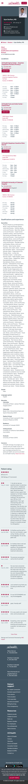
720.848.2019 (7, 68)
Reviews (3, 52)
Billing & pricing (11, 704)
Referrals (9, 719)
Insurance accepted (13, 701)
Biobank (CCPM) (12, 751)
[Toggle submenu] (2, 3)
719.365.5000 (13, 666)
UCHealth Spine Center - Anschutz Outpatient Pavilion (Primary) (13, 63)
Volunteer (10, 741)
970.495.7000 (13, 659)
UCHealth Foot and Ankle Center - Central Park (12, 104)
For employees (11, 724)
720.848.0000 (7, 186)
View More (14, 634)
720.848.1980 (7, 66)
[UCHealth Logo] (12, 647)
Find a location (11, 697)
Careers (9, 739)
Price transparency (12, 706)
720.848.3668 (7, 107)
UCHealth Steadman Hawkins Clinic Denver (13, 144)
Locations (4, 49)
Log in (24, 3)
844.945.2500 (7, 188)
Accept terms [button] (14, 777)
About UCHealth (12, 736)
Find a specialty (11, 699)
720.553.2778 (7, 109)
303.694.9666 (7, 148)
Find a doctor (11, 694)
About (3, 47)
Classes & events (12, 716)
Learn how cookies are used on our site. (14, 775)
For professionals (12, 726)
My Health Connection (13, 689)
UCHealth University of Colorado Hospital (12, 183)
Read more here (20, 453)
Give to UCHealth (12, 743)
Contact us (10, 753)
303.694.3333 (7, 147)
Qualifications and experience (9, 50)
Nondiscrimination (12, 748)
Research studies (12, 721)
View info (5, 71)
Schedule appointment (13, 692)
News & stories (11, 728)
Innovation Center (12, 746)
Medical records (11, 714)
